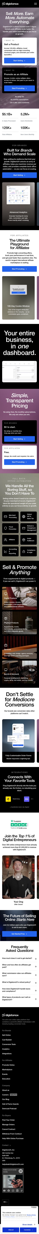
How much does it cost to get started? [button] (17, 958)
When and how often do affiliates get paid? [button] (16, 966)
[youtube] (4, 1191)
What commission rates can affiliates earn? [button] (16, 975)
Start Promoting (18, 88)
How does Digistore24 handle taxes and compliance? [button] (16, 990)
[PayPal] (21, 799)
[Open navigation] (35, 4)
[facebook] (9, 1191)
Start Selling (18, 61)
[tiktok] (22, 1191)
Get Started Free (18, 934)
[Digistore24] (10, 3)
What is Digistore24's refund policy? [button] (16, 982)
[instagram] (13, 1191)
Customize (27, 1230)
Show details (27, 1225)
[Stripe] (2, 799)
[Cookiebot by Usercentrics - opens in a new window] (28, 1207)
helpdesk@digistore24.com (13, 1164)
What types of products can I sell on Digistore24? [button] (16, 998)
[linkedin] (17, 1191)
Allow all (10, 1230)
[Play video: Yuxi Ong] (18, 877)
